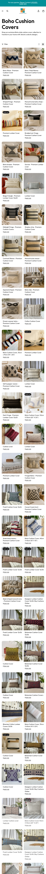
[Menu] (2, 11)
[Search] (7, 11)
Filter (6, 44)
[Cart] (43, 11)
